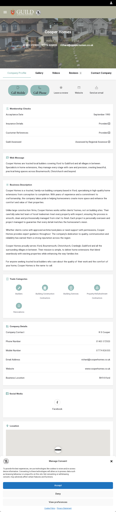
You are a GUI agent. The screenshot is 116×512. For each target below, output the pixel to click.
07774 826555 (49, 45)
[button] (111, 461)
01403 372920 (31, 45)
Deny (58, 493)
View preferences (58, 502)
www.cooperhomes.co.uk (97, 368)
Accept (58, 485)
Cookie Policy (49, 508)
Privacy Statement (64, 508)
